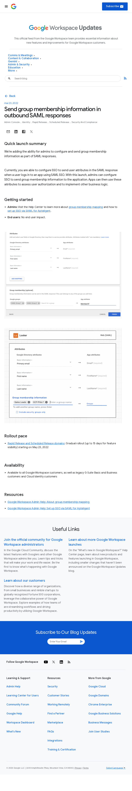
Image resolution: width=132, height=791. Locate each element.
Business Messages (100, 722)
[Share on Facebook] (24, 131)
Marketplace (55, 722)
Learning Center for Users (22, 695)
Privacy (78, 768)
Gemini (13, 61)
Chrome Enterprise (100, 704)
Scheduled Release (59, 122)
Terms (86, 768)
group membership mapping (86, 207)
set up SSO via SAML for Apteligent (29, 211)
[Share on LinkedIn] (16, 131)
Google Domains (98, 695)
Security (52, 686)
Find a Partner (56, 713)
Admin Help (13, 686)
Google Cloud (97, 686)
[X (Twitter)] (53, 662)
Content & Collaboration (24, 58)
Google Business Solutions (104, 713)
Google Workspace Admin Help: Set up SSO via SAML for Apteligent (49, 508)
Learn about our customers (24, 581)
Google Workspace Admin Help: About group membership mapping (49, 502)
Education (15, 67)
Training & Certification (61, 749)
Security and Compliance (84, 122)
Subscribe (115, 6)
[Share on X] (31, 131)
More (12, 70)
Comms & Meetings (21, 55)
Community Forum (17, 704)
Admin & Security (20, 64)
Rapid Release (40, 122)
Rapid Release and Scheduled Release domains (36, 443)
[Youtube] (46, 662)
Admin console (12, 122)
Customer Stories (58, 695)
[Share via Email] (8, 131)
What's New (13, 731)
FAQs (50, 731)
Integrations (54, 740)
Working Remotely (58, 704)
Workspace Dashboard (20, 722)
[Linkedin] (61, 662)
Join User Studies (99, 731)
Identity (26, 122)
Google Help (14, 713)
